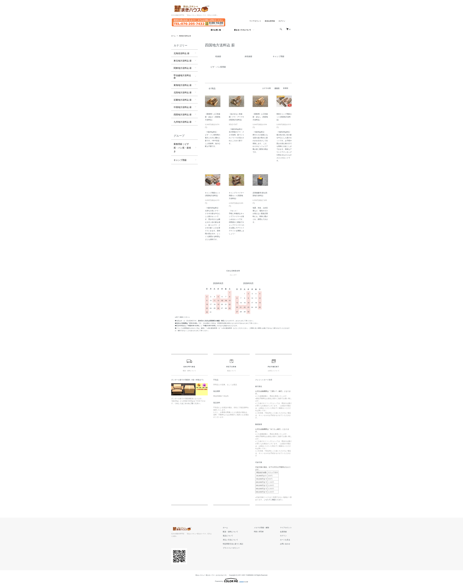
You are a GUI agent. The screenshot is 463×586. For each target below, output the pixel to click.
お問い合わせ (285, 544)
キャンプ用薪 (180, 159)
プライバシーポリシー (231, 548)
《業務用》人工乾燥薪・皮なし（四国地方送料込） (260, 117)
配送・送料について (230, 531)
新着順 (285, 88)
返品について (228, 535)
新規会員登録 (270, 21)
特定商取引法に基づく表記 (233, 544)
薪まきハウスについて (242, 30)
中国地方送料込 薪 (183, 107)
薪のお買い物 (216, 30)
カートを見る (285, 539)
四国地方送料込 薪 (185, 36)
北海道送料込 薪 (181, 53)
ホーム (173, 36)
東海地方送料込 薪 (183, 85)
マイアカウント (255, 21)
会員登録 (283, 531)
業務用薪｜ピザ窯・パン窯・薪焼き (182, 147)
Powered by (219, 581)
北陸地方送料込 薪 (183, 92)
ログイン (282, 21)
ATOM (261, 531)
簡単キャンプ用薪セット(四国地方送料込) (284, 117)
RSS (255, 531)
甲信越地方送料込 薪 (182, 76)
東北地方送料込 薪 (183, 60)
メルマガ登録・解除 (261, 527)
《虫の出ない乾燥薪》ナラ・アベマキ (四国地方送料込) (236, 117)
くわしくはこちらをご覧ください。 (188, 403)
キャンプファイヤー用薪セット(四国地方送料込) (236, 195)
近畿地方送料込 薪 (183, 99)
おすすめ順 (266, 88)
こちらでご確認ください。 (274, 499)
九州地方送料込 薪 (183, 121)
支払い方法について (230, 539)
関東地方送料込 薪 (183, 67)
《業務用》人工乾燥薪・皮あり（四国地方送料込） (212, 117)
